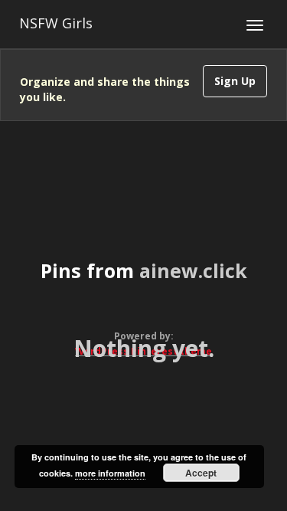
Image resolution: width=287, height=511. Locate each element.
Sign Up (235, 81)
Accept (201, 473)
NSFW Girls (56, 23)
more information (110, 473)
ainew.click (193, 270)
